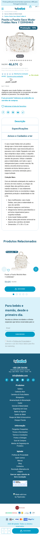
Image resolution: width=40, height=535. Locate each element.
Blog (20, 463)
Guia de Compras (20, 441)
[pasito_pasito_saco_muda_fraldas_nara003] (12, 60)
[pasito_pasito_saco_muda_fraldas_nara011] (16, 60)
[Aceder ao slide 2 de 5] (17, 294)
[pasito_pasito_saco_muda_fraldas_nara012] (18, 60)
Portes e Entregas (20, 438)
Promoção (25, 28)
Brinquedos (20, 397)
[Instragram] (13, 112)
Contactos (20, 466)
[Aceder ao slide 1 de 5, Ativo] (13, 294)
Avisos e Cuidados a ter (20, 136)
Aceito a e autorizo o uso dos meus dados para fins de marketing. (19, 343)
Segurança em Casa (20, 409)
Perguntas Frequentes (20, 429)
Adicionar (27, 531)
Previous (4, 269)
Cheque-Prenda (20, 420)
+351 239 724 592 (20, 368)
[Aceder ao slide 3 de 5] (20, 294)
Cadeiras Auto (20, 392)
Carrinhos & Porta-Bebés (20, 395)
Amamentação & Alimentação (20, 400)
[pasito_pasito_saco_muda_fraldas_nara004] (10, 60)
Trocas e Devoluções (20, 432)
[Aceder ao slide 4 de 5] (23, 294)
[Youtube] (17, 112)
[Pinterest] (8, 112)
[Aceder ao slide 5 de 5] (26, 294)
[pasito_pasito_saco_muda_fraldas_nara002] (20, 60)
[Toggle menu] (3, 8)
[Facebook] (3, 112)
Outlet (20, 403)
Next (35, 269)
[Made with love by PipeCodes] (20, 495)
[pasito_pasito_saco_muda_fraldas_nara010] (27, 60)
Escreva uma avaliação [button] (15, 76)
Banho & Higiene (20, 412)
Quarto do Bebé (20, 414)
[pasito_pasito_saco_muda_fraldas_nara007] (23, 60)
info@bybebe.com (20, 375)
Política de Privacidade (21, 341)
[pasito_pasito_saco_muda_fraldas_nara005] (31, 60)
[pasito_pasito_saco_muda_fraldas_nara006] (25, 60)
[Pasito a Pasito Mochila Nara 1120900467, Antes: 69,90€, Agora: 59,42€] (20, 261)
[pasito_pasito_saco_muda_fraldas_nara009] (29, 60)
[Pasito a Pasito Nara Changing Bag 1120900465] (9, 60)
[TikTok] (22, 112)
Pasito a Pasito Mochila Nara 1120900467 (15, 276)
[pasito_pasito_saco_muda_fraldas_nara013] (14, 60)
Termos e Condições (20, 435)
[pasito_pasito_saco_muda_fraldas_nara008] (21, 60)
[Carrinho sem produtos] (30, 6)
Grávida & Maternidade (20, 406)
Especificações (20, 128)
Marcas (20, 461)
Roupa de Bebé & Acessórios (20, 417)
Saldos (20, 389)
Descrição (20, 121)
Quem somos (20, 458)
